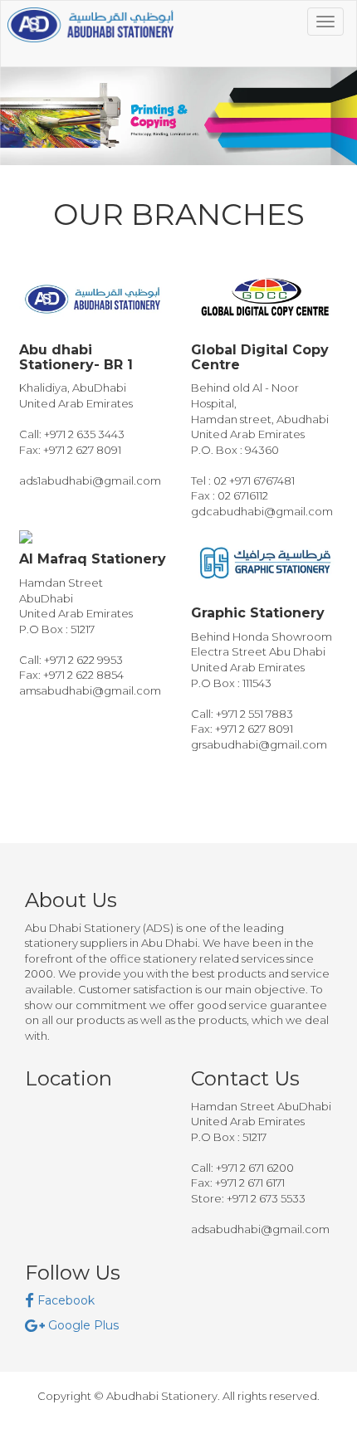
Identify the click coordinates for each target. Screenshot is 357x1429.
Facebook (64, 1300)
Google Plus (82, 1325)
